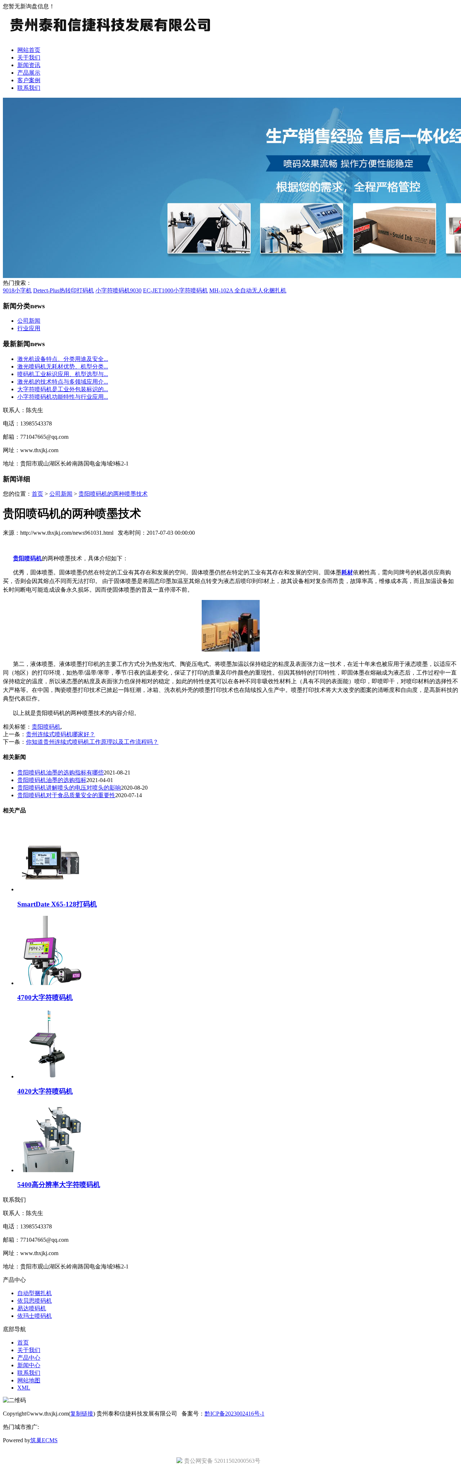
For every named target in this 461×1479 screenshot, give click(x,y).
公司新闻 (28, 321)
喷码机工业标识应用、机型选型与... (62, 374)
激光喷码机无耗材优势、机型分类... (62, 366)
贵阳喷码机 (46, 727)
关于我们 (28, 57)
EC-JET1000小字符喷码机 (175, 290)
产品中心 (28, 1358)
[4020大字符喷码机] (51, 1076)
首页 (37, 494)
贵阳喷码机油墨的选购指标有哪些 (60, 772)
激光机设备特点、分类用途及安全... (62, 359)
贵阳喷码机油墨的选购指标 (51, 780)
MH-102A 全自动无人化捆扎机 (247, 290)
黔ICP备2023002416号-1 (234, 1413)
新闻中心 (28, 1365)
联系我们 (28, 88)
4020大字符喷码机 (45, 1091)
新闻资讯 (28, 65)
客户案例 (28, 80)
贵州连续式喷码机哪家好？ (60, 734)
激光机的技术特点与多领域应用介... (62, 382)
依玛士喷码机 (34, 1316)
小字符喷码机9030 (118, 290)
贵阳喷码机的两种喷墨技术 (113, 494)
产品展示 (28, 73)
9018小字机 (17, 290)
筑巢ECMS (44, 1440)
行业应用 (28, 328)
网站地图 (28, 1380)
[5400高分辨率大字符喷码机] (51, 1170)
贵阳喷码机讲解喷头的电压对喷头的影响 (69, 788)
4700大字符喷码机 (45, 997)
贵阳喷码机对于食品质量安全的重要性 (66, 795)
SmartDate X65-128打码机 (57, 904)
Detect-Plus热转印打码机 (63, 290)
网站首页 (28, 50)
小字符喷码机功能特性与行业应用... (62, 397)
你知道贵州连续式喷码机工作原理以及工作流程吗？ (92, 742)
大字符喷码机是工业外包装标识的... (62, 389)
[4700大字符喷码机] (51, 983)
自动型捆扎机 (34, 1293)
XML (23, 1388)
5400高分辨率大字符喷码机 (58, 1184)
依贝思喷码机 (34, 1301)
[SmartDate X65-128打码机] (51, 889)
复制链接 (81, 1413)
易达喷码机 (31, 1308)
